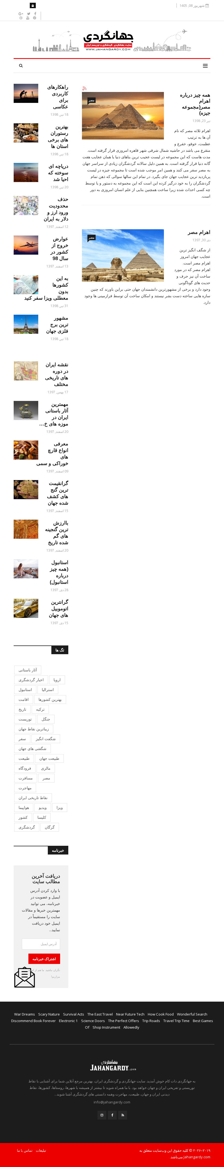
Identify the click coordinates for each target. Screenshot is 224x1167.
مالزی (46, 768)
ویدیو (43, 807)
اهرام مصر (199, 232)
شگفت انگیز (46, 738)
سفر (22, 738)
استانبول (25, 689)
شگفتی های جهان (32, 748)
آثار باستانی (28, 669)
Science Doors (93, 1020)
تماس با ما (25, 1150)
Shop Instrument (106, 1027)
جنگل (46, 719)
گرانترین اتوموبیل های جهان (58, 608)
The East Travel (100, 1014)
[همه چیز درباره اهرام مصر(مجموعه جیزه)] (123, 115)
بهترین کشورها (50, 699)
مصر (91, 100)
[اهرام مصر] (123, 255)
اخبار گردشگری (31, 679)
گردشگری (27, 827)
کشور (23, 817)
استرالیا (48, 689)
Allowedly (131, 1027)
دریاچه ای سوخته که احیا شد (58, 172)
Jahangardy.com (197, 1156)
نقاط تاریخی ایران (33, 797)
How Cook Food (161, 1014)
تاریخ (22, 709)
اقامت (24, 699)
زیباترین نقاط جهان (34, 728)
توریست (25, 719)
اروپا (57, 679)
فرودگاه (25, 768)
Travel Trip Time (176, 1020)
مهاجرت (25, 787)
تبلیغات (41, 1150)
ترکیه (40, 709)
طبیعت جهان (49, 758)
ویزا (60, 807)
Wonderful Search (192, 1014)
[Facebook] (112, 1115)
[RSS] (122, 1115)
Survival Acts (73, 1014)
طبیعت (24, 758)
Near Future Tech (130, 1014)
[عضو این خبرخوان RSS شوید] (84, 89)
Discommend (22, 1020)
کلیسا (41, 817)
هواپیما (24, 807)
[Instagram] (102, 1115)
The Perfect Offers (123, 1020)
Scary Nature (49, 1014)
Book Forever (45, 1020)
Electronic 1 (68, 1020)
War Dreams (24, 1014)
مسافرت (26, 778)
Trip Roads (151, 1020)
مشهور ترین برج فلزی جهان (57, 324)
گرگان (50, 827)
